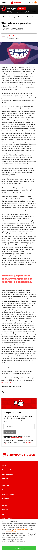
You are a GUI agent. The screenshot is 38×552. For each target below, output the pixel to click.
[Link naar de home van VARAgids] (3, 8)
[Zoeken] (26, 2)
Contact (30, 17)
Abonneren (22, 17)
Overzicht (6, 17)
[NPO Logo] (35, 2)
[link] (3, 37)
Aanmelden (9, 432)
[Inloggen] (32, 2)
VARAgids (11, 9)
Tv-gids (14, 17)
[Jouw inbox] (29, 2)
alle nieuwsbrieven (16, 437)
